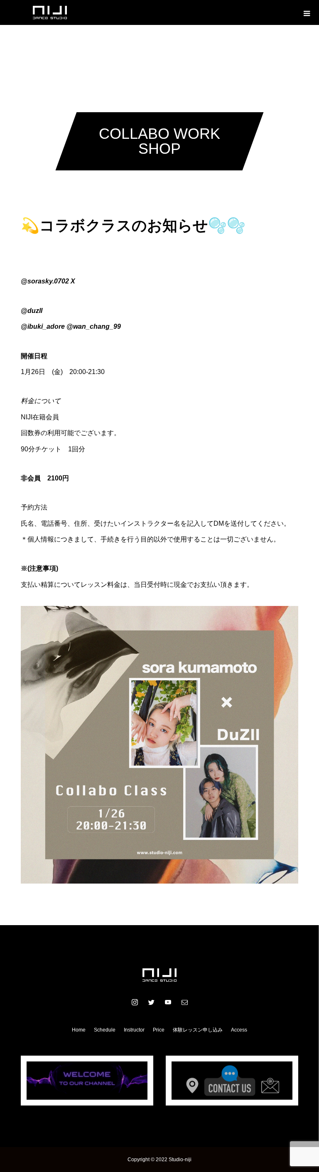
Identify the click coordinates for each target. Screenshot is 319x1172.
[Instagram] (134, 1002)
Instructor (134, 1030)
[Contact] (184, 1002)
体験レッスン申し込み (198, 1030)
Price (158, 1030)
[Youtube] (168, 1002)
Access (239, 1030)
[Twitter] (151, 1002)
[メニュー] (306, 12)
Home (79, 1030)
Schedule (104, 1030)
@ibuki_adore (43, 326)
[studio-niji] (159, 975)
